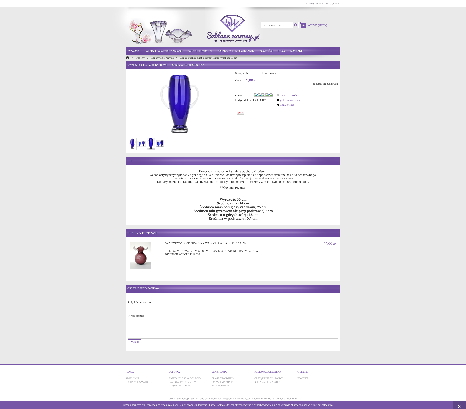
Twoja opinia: (136, 315)
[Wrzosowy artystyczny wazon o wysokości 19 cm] (145, 255)
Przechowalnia (221, 385)
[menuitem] (134, 51)
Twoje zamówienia (223, 378)
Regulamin (132, 378)
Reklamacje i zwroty (267, 382)
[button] (287, 95)
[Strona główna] (233, 27)
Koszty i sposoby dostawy (185, 378)
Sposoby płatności (180, 385)
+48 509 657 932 (204, 398)
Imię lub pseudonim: (140, 302)
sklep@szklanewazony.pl (236, 398)
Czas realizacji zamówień (184, 382)
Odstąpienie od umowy (268, 378)
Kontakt (302, 378)
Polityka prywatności (139, 382)
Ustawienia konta (223, 382)
